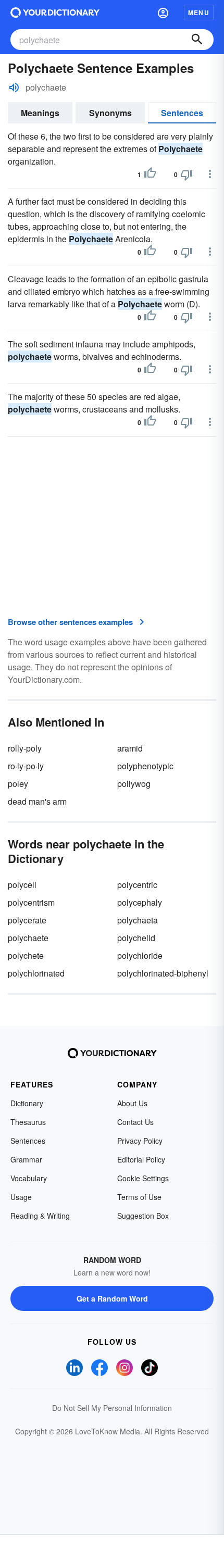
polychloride (140, 955)
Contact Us (135, 1122)
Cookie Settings (143, 1178)
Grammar (26, 1159)
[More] (210, 174)
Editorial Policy (141, 1159)
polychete (26, 955)
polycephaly (139, 902)
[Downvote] (186, 174)
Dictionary (26, 1103)
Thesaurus (28, 1122)
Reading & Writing (40, 1215)
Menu (198, 12)
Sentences (182, 113)
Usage (21, 1197)
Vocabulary (28, 1178)
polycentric (137, 885)
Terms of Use (139, 1197)
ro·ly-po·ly (26, 766)
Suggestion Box (143, 1215)
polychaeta (137, 920)
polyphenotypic (145, 766)
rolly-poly (25, 748)
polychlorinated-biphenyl (162, 973)
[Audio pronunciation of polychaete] (14, 87)
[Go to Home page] (54, 12)
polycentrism (31, 902)
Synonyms (110, 113)
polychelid (136, 938)
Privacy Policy (140, 1140)
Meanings (40, 113)
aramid (130, 748)
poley (18, 784)
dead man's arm (37, 801)
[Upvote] (150, 174)
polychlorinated (36, 973)
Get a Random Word (112, 1298)
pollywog (134, 784)
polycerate (27, 920)
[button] (163, 12)
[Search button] (197, 39)
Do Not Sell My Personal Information (112, 1408)
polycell (22, 885)
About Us (132, 1103)
